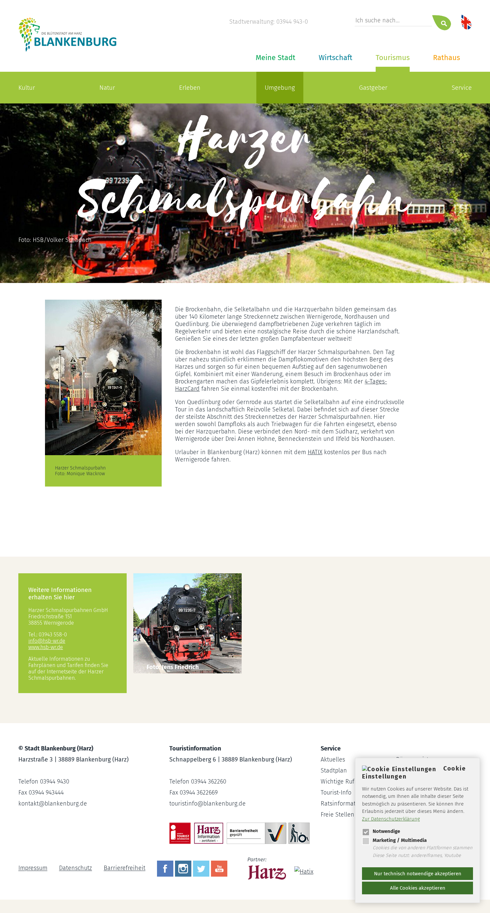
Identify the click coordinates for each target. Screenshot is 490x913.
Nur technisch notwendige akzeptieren (417, 874)
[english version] (466, 21)
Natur (107, 87)
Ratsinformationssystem (353, 803)
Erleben (189, 87)
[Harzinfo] (267, 868)
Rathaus (446, 57)
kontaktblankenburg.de (52, 803)
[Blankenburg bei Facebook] (166, 868)
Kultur (26, 87)
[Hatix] (301, 868)
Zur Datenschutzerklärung (391, 819)
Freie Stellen (337, 814)
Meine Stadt (275, 57)
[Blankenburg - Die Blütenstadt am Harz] (67, 51)
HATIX (315, 452)
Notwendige (386, 831)
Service (462, 87)
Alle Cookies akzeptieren (417, 888)
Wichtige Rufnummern (351, 781)
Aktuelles (333, 759)
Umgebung (280, 87)
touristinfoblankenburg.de (207, 803)
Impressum (32, 868)
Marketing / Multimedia (400, 840)
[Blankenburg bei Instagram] (184, 868)
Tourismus (393, 57)
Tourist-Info (336, 792)
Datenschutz (75, 868)
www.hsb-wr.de (45, 647)
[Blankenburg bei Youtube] (220, 868)
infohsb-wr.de (46, 641)
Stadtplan (334, 770)
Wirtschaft (335, 57)
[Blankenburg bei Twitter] (202, 868)
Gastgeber (373, 87)
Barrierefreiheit (124, 868)
